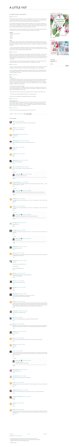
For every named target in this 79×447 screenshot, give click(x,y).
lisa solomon (15, 222)
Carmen (14, 147)
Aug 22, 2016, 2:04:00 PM (19, 409)
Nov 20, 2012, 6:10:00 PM (20, 344)
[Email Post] (24, 113)
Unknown (14, 127)
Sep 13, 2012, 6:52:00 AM (23, 134)
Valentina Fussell (16, 160)
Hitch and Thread (16, 369)
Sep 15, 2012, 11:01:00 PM (19, 253)
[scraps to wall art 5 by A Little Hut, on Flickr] (13, 107)
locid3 (14, 280)
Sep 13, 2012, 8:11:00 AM (20, 147)
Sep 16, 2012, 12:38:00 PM (22, 260)
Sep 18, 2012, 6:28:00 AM (27, 214)
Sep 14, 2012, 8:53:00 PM (24, 182)
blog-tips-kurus (15, 246)
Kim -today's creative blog (17, 396)
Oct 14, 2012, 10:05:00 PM (21, 331)
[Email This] (26, 114)
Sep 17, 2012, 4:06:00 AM (21, 273)
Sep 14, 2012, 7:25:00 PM (24, 166)
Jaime (14, 121)
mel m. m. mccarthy (16, 166)
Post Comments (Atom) (18, 435)
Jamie (14, 253)
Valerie (14, 409)
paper (19, 113)
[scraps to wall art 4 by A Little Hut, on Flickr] (13, 98)
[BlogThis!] (27, 114)
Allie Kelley (14, 287)
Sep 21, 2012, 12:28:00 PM (19, 280)
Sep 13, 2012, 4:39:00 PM (20, 153)
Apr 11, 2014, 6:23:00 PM (26, 396)
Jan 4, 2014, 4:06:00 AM (20, 382)
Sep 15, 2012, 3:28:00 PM (20, 206)
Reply (14, 124)
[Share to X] (28, 114)
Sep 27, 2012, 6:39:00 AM (20, 301)
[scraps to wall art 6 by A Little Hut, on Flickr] (13, 16)
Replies (15, 172)
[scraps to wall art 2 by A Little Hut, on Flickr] (13, 64)
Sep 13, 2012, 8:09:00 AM (24, 140)
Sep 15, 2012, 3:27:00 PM (20, 198)
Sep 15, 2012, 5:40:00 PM (21, 230)
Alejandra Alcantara (16, 140)
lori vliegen (14, 230)
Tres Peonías (15, 260)
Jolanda (14, 382)
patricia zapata (18, 174)
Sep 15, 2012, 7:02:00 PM (22, 246)
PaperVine (14, 273)
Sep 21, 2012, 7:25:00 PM (21, 287)
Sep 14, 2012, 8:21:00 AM (23, 160)
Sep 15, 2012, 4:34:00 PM (21, 222)
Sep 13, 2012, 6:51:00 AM (20, 127)
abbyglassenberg (16, 134)
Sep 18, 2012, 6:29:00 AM (27, 190)
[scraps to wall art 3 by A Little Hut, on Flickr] (13, 74)
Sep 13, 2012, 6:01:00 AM (19, 121)
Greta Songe (15, 331)
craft (17, 113)
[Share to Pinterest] (31, 114)
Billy (13, 317)
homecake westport (16, 182)
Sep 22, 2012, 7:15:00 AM (22, 293)
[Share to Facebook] (29, 114)
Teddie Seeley (15, 293)
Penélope (14, 344)
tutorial (22, 113)
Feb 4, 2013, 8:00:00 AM (23, 369)
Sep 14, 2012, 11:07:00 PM (27, 174)
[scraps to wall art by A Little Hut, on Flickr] (13, 51)
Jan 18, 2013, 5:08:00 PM (27, 360)
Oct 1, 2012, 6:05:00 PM (18, 317)
